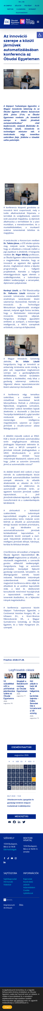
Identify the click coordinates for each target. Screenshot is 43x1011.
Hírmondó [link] (8, 881)
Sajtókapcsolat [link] (10, 879)
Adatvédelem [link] (29, 887)
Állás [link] (21, 905)
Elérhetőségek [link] (10, 849)
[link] (40, 35)
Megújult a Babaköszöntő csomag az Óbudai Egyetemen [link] (23, 686)
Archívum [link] (8, 907)
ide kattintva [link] (19, 1000)
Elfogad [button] (7, 1007)
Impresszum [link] (9, 905)
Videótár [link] (7, 884)
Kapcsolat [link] (27, 879)
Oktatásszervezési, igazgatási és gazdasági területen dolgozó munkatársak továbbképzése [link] (20, 803)
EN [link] (23, 2)
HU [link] (20, 2)
